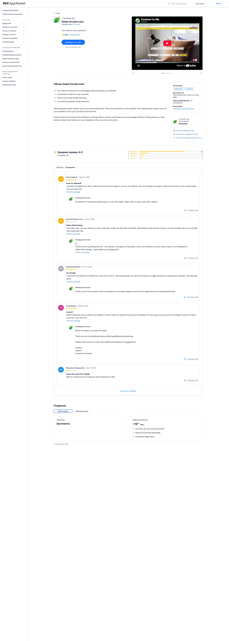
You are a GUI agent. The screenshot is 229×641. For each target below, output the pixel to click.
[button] (191, 101)
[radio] (63, 411)
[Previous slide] (133, 73)
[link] (13, 10)
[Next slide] (201, 73)
